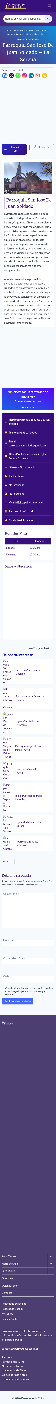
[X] (11, 75)
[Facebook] (4, 75)
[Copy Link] (44, 75)
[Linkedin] (31, 75)
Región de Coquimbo (28, 39)
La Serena (8, 861)
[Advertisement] (28, 112)
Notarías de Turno (12, 1366)
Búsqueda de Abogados (15, 1379)
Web (6, 976)
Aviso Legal (8, 1313)
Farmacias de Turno (13, 1361)
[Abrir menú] (49, 5)
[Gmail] (37, 75)
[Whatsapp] (18, 75)
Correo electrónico (14, 958)
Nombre (8, 940)
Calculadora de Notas (14, 1374)
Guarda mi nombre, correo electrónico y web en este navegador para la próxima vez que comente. (29, 990)
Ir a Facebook (16, 476)
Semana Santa (9, 1319)
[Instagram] (24, 75)
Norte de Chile (10, 1263)
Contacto (7, 1292)
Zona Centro (9, 1256)
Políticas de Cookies (12, 1308)
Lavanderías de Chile (14, 1370)
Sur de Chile (8, 1270)
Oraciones (7, 1278)
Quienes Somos (10, 1285)
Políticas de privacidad (14, 1303)
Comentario (11, 893)
